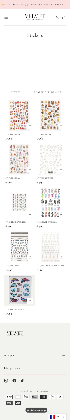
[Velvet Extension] (15, 334)
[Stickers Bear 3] (19, 115)
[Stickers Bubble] (50, 159)
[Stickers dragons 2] (50, 203)
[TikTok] (22, 380)
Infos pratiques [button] (12, 368)
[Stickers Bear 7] (19, 159)
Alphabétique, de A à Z (46, 92)
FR (58, 416)
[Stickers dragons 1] (19, 203)
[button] (6, 17)
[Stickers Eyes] (19, 246)
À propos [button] (9, 355)
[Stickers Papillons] (19, 290)
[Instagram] (6, 380)
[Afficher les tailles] (30, 126)
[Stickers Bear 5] (50, 115)
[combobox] (57, 416)
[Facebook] (14, 380)
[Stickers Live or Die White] (50, 246)
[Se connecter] (57, 17)
